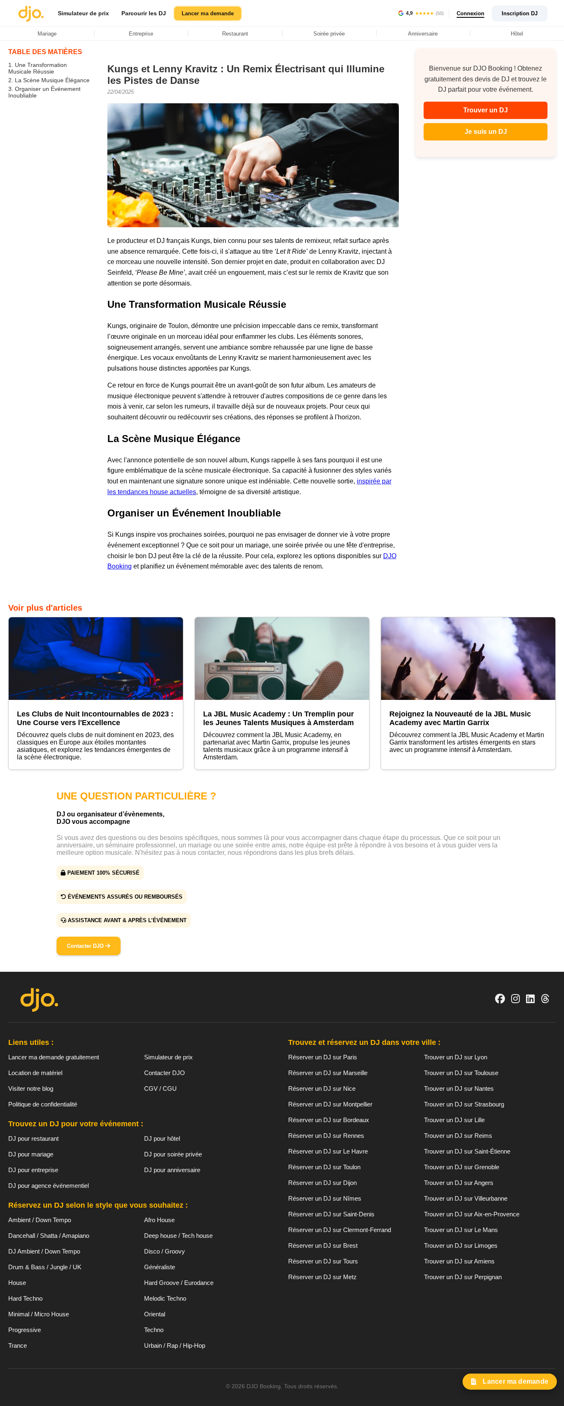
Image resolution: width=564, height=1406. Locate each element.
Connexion (470, 13)
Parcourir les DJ (143, 13)
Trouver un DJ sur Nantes (459, 1088)
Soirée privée (329, 34)
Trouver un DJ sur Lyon (455, 1057)
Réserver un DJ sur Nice (321, 1088)
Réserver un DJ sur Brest (323, 1245)
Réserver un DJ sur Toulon (324, 1166)
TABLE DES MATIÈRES (45, 51)
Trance (17, 1345)
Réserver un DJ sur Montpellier (330, 1104)
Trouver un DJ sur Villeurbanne (465, 1198)
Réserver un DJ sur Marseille (327, 1072)
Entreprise (141, 34)
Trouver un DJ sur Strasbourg (464, 1104)
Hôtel (517, 34)
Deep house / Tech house (178, 1235)
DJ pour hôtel (162, 1138)
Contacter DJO (86, 946)
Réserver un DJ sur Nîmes (324, 1198)
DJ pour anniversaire (172, 1169)
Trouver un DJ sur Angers (458, 1182)
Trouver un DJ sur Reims (458, 1135)
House (17, 1282)
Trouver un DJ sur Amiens (459, 1261)
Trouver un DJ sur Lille (454, 1119)
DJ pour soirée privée (173, 1154)
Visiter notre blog (30, 1088)
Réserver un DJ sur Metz (322, 1276)
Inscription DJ (520, 13)
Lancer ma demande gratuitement (53, 1057)
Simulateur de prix (83, 13)
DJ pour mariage (30, 1154)
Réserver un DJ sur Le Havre (328, 1151)
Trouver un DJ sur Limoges (461, 1245)
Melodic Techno (165, 1298)
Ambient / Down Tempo (39, 1219)
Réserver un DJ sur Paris (322, 1057)
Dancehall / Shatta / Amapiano (48, 1235)
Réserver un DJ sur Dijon (322, 1182)
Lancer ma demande (208, 13)
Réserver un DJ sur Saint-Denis (331, 1214)
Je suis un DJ (485, 131)
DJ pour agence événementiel (48, 1185)
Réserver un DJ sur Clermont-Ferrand (339, 1229)
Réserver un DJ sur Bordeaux (328, 1119)
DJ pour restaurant (33, 1138)
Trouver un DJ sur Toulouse (461, 1072)
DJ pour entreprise (33, 1169)
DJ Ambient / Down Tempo (44, 1251)
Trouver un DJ (485, 110)
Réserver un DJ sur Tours (323, 1261)
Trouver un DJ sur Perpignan (463, 1276)
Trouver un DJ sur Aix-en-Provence (471, 1214)
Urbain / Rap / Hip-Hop (174, 1345)
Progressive (24, 1329)
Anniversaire (423, 34)
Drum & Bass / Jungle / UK (44, 1266)
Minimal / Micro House (38, 1314)
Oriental (154, 1314)
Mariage (47, 34)
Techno (154, 1329)
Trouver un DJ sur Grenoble (461, 1166)
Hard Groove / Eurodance (178, 1282)
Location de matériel (35, 1072)
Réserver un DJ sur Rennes (326, 1135)
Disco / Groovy (164, 1251)
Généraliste (159, 1266)
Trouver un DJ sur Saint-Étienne (467, 1151)
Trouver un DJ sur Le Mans (461, 1229)
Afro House (159, 1219)
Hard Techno (25, 1298)
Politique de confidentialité (42, 1104)
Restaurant (235, 34)
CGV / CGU (160, 1088)
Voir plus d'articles (45, 607)
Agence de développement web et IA (282, 1400)
